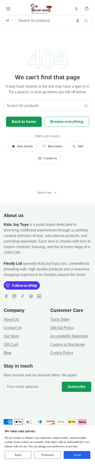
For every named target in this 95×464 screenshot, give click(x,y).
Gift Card (11, 344)
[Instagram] (14, 296)
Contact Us (13, 328)
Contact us (50, 158)
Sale (80, 146)
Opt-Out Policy (62, 328)
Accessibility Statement (69, 336)
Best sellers (55, 146)
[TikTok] (22, 296)
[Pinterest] (31, 296)
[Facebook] (6, 296)
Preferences (47, 455)
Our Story (11, 336)
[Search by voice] (78, 21)
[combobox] (45, 21)
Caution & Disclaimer (67, 344)
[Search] (86, 21)
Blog (7, 353)
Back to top (45, 192)
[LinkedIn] (39, 296)
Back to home (24, 122)
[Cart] (86, 9)
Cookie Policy (61, 353)
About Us (11, 319)
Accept (77, 455)
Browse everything (66, 122)
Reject (18, 455)
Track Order (59, 319)
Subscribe (77, 387)
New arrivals (25, 146)
